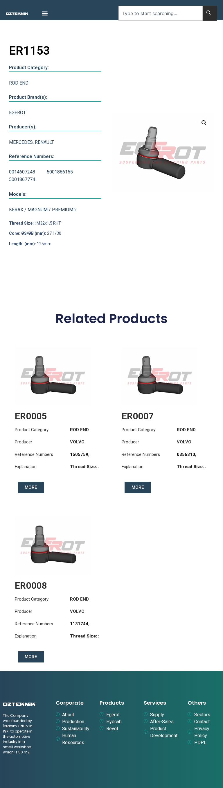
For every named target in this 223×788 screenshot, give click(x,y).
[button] (44, 13)
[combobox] (160, 13)
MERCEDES (21, 142)
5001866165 (60, 172)
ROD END (18, 83)
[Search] (210, 13)
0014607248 (22, 172)
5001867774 (22, 179)
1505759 (79, 454)
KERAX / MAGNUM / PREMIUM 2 (43, 209)
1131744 (79, 623)
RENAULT (44, 142)
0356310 (186, 454)
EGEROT (17, 112)
